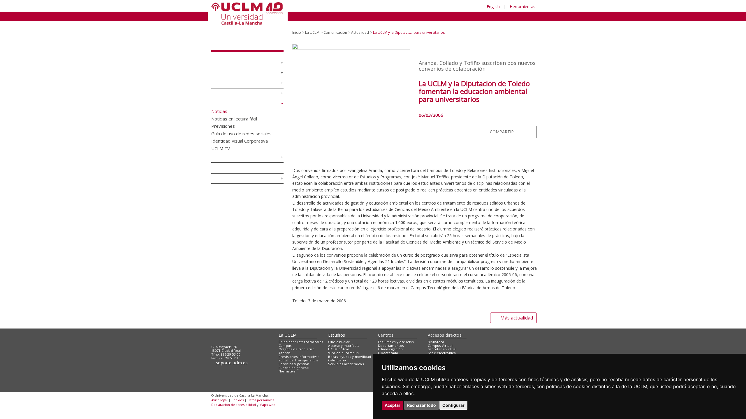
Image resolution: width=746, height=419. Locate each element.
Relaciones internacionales (301, 337)
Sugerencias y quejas (445, 351)
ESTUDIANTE (362, 6)
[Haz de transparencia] (490, 338)
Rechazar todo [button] (421, 405)
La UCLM (223, 40)
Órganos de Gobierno (237, 88)
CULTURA (489, 16)
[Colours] (517, 338)
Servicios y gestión (234, 152)
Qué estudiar (339, 337)
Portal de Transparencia (299, 355)
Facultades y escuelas (396, 337)
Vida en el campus (343, 348)
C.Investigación (390, 344)
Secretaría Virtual (442, 344)
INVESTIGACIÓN (365, 16)
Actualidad (360, 27)
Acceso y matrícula (343, 340)
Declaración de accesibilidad (233, 399)
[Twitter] (511, 126)
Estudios (336, 330)
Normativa (224, 163)
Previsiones (223, 121)
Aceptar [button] (392, 405)
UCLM (298, 16)
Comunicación (228, 98)
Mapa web (267, 399)
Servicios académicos (346, 359)
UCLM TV (220, 143)
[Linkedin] (530, 126)
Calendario (337, 355)
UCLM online (338, 344)
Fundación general (294, 362)
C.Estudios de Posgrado (397, 351)
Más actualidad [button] (516, 313)
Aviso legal (219, 395)
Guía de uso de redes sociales (241, 128)
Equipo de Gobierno (235, 78)
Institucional (226, 58)
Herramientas (522, 6)
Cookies (237, 395)
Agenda (220, 173)
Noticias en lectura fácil (234, 113)
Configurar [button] (453, 405)
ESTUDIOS (326, 16)
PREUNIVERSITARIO (315, 6)
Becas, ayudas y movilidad (349, 351)
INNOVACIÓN (407, 16)
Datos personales (260, 395)
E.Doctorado (388, 348)
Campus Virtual (440, 340)
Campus (221, 68)
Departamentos (391, 340)
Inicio (296, 27)
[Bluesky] (523, 126)
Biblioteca (436, 337)
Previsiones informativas (299, 351)
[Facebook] (516, 126)
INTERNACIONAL (450, 16)
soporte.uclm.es (232, 358)
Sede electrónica (442, 348)
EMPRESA (398, 6)
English (493, 6)
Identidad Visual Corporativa (239, 136)
